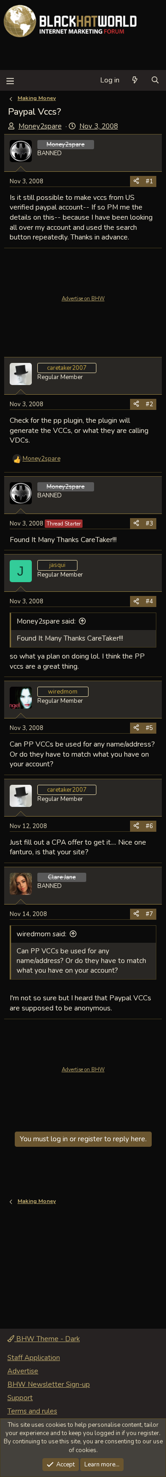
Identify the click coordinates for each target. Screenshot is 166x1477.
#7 (149, 914)
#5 (149, 728)
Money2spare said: (46, 621)
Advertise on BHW (83, 298)
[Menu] (10, 80)
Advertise (22, 1371)
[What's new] (135, 80)
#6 (149, 826)
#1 (149, 181)
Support (20, 1397)
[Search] (155, 80)
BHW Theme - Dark (47, 1338)
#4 (149, 601)
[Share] (136, 181)
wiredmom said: (41, 934)
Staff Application (33, 1357)
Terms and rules (32, 1411)
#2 (149, 404)
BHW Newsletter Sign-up (48, 1384)
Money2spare (40, 126)
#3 (149, 524)
